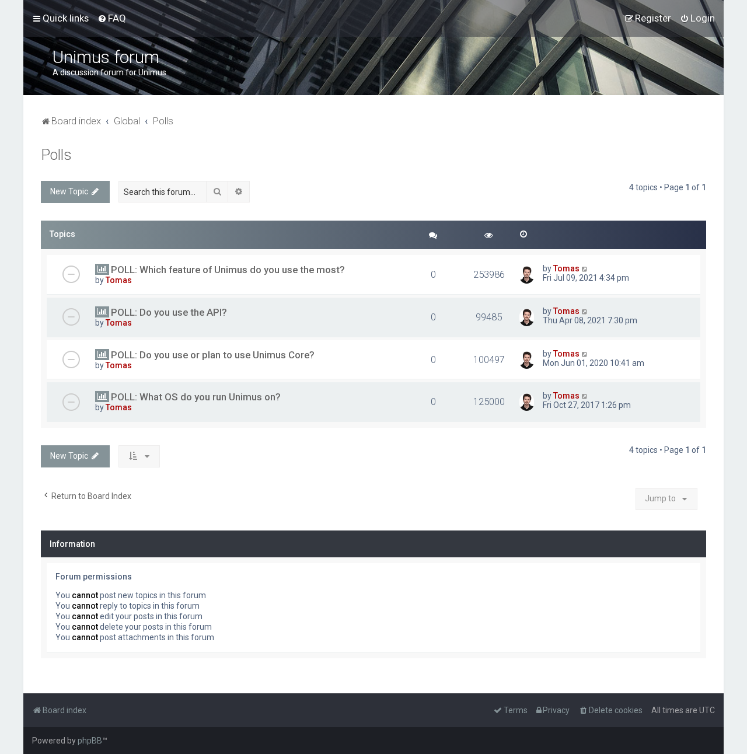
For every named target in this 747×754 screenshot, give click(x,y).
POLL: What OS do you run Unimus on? (196, 397)
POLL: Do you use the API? (169, 312)
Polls (56, 154)
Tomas (119, 280)
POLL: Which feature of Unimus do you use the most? (228, 269)
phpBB (90, 740)
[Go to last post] (585, 268)
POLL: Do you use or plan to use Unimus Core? (213, 355)
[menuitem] (111, 18)
